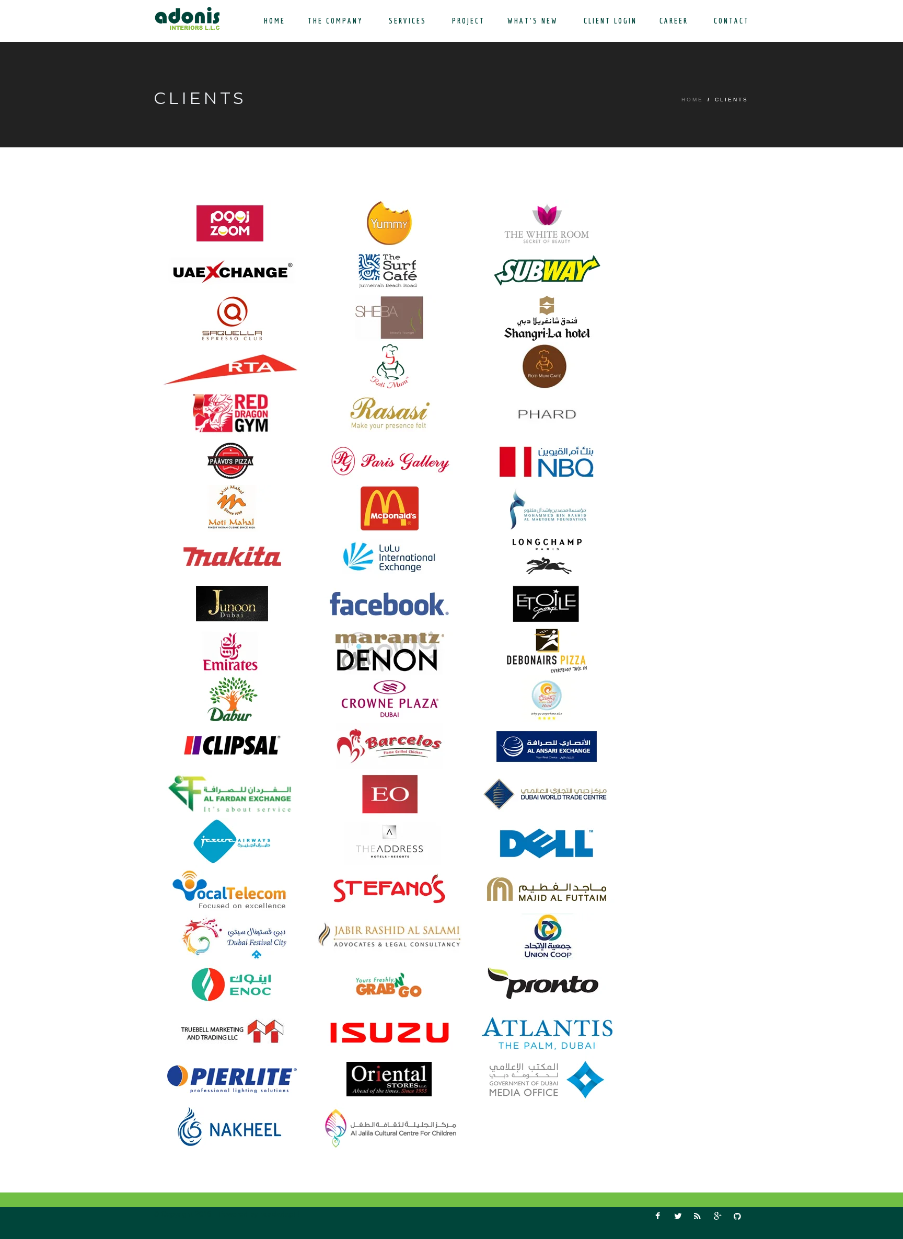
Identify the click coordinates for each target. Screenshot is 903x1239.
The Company (337, 20)
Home (274, 20)
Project (468, 20)
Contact (731, 20)
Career (675, 20)
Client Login (610, 20)
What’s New (534, 20)
